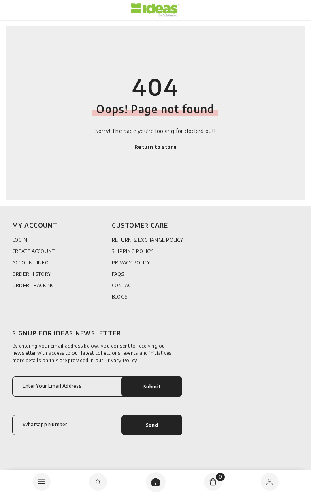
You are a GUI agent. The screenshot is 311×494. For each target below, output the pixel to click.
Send (152, 424)
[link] (98, 482)
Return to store (155, 147)
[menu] (42, 482)
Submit (151, 386)
